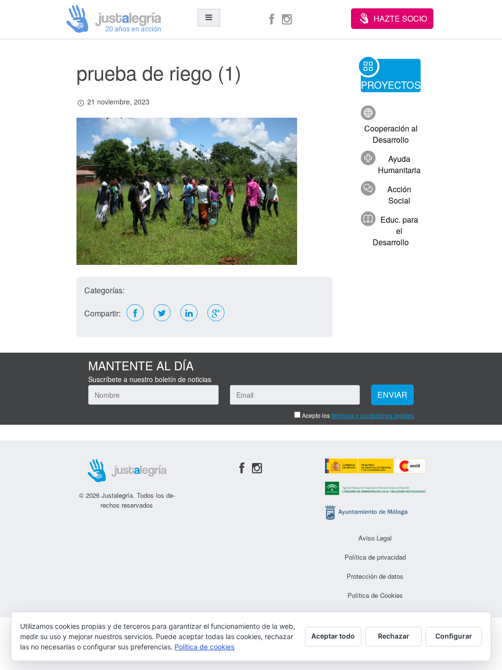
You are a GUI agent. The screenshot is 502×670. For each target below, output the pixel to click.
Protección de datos (375, 576)
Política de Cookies (375, 595)
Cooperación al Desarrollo (391, 134)
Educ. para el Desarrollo (395, 231)
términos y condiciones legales (372, 415)
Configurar (453, 636)
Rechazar (393, 636)
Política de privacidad (375, 557)
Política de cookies (204, 647)
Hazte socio (400, 18)
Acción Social (399, 194)
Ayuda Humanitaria (399, 164)
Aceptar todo (333, 636)
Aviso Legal (375, 537)
